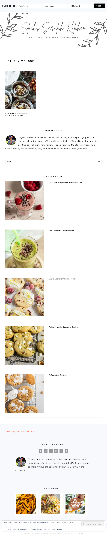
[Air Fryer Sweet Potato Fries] (26, 513)
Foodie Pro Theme (75, 533)
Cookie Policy (56, 529)
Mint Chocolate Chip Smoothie (61, 231)
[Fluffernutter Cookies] (24, 394)
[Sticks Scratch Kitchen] (53, 47)
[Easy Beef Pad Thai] (50, 513)
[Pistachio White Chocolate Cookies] (24, 346)
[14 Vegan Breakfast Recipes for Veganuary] (75, 513)
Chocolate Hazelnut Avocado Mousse (16, 114)
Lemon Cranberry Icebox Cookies (63, 279)
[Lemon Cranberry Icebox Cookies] (24, 298)
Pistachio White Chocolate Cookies (64, 327)
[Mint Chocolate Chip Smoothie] (24, 249)
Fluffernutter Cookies (58, 375)
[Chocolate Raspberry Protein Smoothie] (24, 201)
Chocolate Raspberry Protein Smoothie (65, 182)
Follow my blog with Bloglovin (20, 431)
